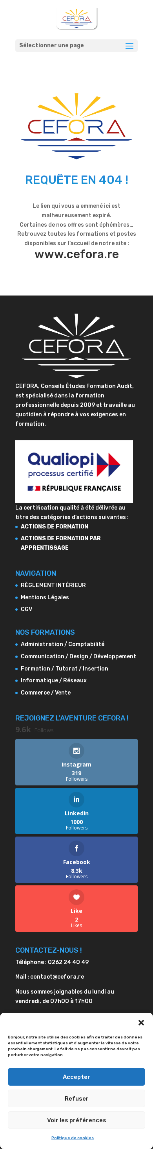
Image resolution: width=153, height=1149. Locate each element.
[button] (141, 1023)
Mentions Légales (45, 597)
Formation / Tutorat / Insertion (64, 668)
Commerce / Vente (46, 692)
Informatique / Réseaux (54, 680)
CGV (26, 609)
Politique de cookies (72, 1138)
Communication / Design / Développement (78, 656)
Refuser (77, 1098)
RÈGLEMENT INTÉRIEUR (53, 585)
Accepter (76, 1077)
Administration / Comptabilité (62, 644)
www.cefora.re (77, 254)
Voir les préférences (76, 1120)
